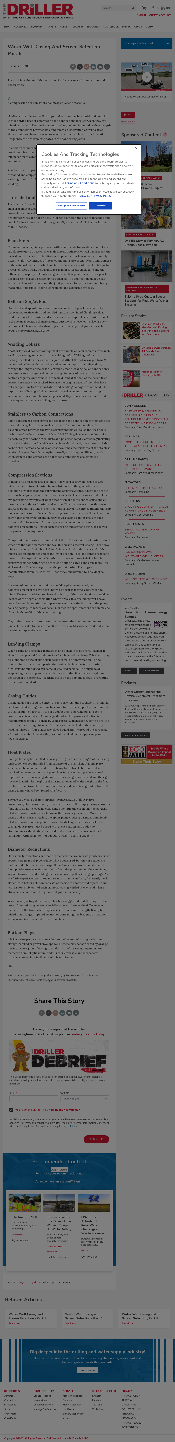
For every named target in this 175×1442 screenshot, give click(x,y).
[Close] (136, 148)
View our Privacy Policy (95, 196)
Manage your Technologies (71, 205)
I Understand (100, 205)
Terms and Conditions (80, 183)
